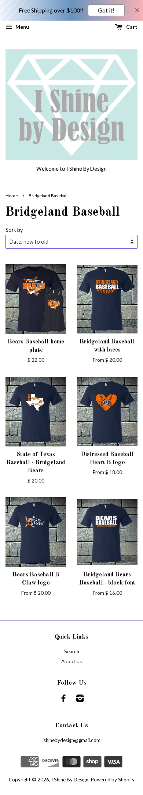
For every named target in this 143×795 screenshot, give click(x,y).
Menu (21, 27)
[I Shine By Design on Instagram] (80, 700)
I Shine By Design (69, 779)
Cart (131, 27)
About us (71, 661)
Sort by (14, 230)
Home (12, 195)
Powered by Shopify (113, 779)
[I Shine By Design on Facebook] (63, 700)
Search (71, 651)
